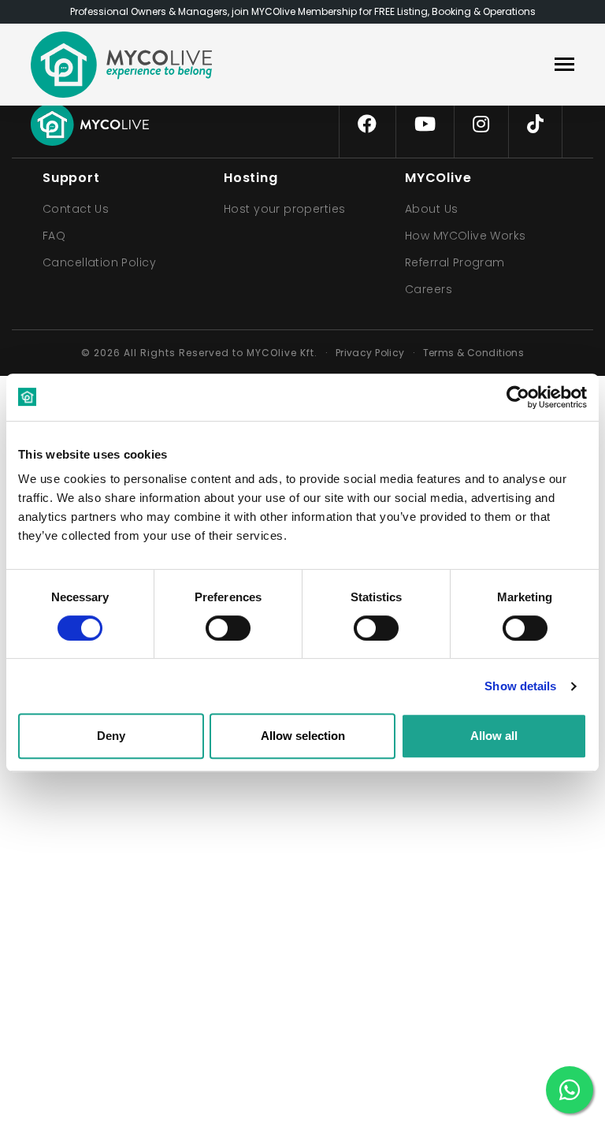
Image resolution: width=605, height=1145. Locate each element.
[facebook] (367, 124)
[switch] (215, 624)
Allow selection (303, 735)
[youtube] (425, 124)
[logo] (121, 65)
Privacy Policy (370, 352)
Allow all (494, 735)
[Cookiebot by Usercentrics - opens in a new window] (518, 397)
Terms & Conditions (474, 352)
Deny (111, 735)
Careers (428, 289)
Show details (520, 686)
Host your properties (284, 209)
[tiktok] (535, 124)
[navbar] (564, 66)
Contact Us (76, 209)
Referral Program (455, 262)
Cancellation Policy (99, 262)
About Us (431, 209)
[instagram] (481, 124)
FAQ (54, 235)
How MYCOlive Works (465, 235)
